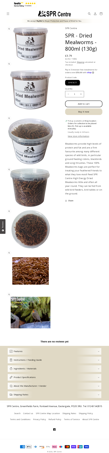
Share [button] (71, 200)
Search (17, 413)
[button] (8, 14)
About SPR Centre (90, 419)
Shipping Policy (86, 413)
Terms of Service (72, 419)
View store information (78, 136)
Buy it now (83, 111)
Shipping (80, 62)
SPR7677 (72, 82)
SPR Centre (58, 452)
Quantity (68, 89)
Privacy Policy (39, 419)
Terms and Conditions (20, 419)
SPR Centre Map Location (48, 413)
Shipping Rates (69, 413)
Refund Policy (55, 419)
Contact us (28, 413)
